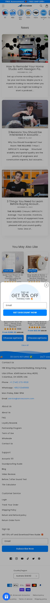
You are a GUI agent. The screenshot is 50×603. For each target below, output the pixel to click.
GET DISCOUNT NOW (25, 312)
